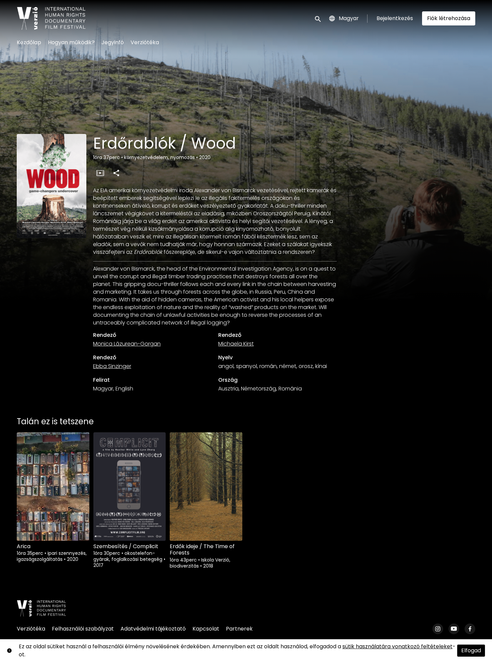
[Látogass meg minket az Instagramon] (437, 628)
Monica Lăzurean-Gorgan (127, 344)
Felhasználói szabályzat (83, 629)
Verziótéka (145, 42)
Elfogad (471, 650)
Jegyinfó (112, 42)
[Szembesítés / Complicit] (129, 486)
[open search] (318, 18)
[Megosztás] (116, 173)
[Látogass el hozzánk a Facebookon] (470, 628)
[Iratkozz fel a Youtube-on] (453, 628)
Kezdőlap (29, 42)
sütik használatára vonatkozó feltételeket (397, 646)
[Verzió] (41, 608)
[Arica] (53, 486)
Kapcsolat (205, 629)
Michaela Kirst (236, 344)
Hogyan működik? (71, 42)
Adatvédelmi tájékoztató (153, 629)
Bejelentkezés (395, 18)
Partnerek (239, 629)
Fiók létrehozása (448, 18)
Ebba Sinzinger (112, 366)
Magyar (349, 18)
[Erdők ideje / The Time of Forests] (206, 486)
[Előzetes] (100, 173)
